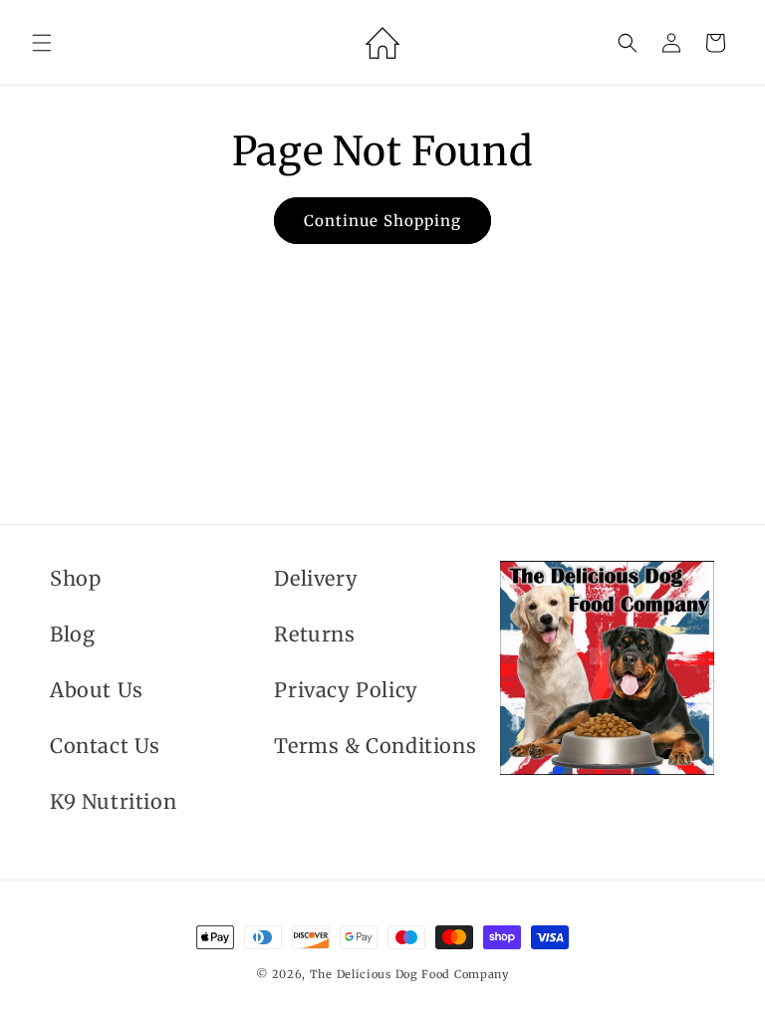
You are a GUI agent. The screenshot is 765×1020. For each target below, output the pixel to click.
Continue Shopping (382, 220)
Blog (72, 634)
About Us (96, 689)
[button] (42, 43)
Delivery (316, 578)
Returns (314, 634)
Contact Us (105, 745)
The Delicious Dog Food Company (409, 974)
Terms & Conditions (375, 745)
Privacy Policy (345, 689)
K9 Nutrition (113, 801)
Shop (75, 578)
